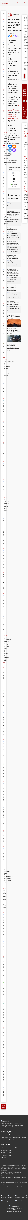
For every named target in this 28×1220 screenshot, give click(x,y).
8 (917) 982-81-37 (24, 111)
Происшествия (16, 14)
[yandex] (7, 1201)
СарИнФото (16, 1139)
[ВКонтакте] (9, 36)
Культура (23, 1137)
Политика (23, 1134)
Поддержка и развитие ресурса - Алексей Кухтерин (14, 1212)
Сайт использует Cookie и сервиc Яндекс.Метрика (12, 1186)
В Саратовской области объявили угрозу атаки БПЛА (24, 65)
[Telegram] (13, 36)
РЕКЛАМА (4, 1157)
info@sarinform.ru (24, 117)
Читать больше (24, 76)
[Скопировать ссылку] (18, 36)
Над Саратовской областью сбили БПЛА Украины (24, 38)
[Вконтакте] (11, 1196)
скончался (12, 123)
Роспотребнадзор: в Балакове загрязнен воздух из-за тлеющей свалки (24, 51)
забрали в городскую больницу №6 (13, 117)
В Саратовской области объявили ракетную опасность (24, 27)
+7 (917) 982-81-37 (6, 1150)
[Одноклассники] (11, 36)
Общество (5, 1134)
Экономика (5, 1137)
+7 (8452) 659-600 (6, 1152)
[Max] (24, 101)
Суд (19, 1134)
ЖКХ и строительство (14, 1137)
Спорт (10, 1139)
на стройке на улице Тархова (13, 108)
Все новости (5, 14)
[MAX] (16, 36)
